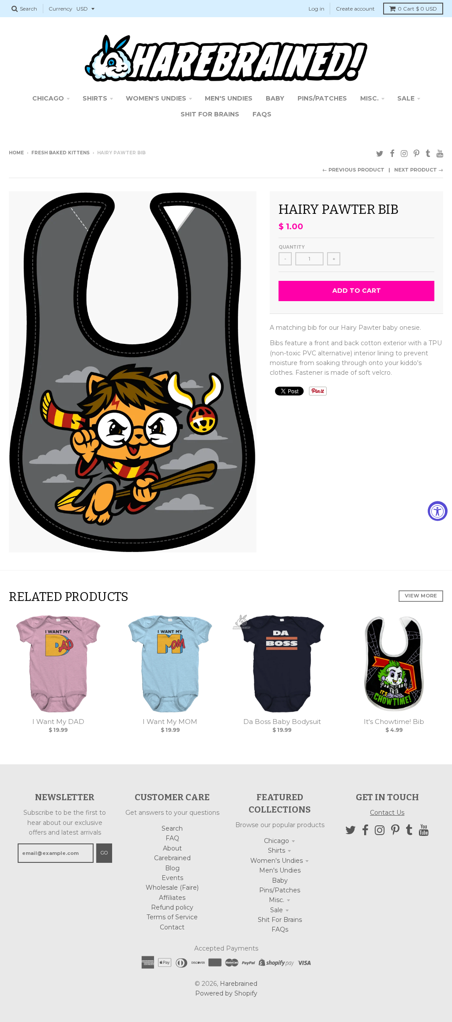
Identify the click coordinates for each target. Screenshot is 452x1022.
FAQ (172, 838)
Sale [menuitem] (405, 98)
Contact (172, 927)
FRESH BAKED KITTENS (60, 153)
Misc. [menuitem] (369, 98)
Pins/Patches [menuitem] (322, 98)
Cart (417, 8)
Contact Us (387, 813)
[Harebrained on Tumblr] (428, 153)
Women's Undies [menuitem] (156, 98)
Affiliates (172, 898)
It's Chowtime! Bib (394, 721)
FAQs (279, 929)
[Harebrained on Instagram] (404, 153)
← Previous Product (353, 170)
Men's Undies (280, 870)
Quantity (292, 247)
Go (104, 853)
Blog (172, 868)
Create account (355, 8)
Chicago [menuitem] (48, 98)
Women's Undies (276, 861)
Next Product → (418, 170)
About (172, 848)
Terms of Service (172, 917)
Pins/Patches (279, 890)
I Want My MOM (170, 721)
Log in (316, 8)
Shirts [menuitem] (95, 98)
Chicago (276, 841)
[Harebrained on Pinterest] (416, 153)
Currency (60, 8)
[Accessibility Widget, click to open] (438, 511)
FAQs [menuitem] (261, 114)
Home (16, 153)
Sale (276, 910)
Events (172, 878)
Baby (280, 880)
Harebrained (238, 984)
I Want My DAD (58, 721)
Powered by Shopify (226, 993)
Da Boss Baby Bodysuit (282, 721)
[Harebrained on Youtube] (440, 153)
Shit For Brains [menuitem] (210, 114)
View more (421, 596)
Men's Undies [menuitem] (228, 98)
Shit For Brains (280, 920)
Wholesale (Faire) (172, 887)
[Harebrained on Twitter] (380, 153)
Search (172, 828)
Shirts (276, 850)
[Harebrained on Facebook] (392, 153)
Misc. (276, 900)
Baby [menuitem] (275, 98)
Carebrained (172, 858)
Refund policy (172, 907)
